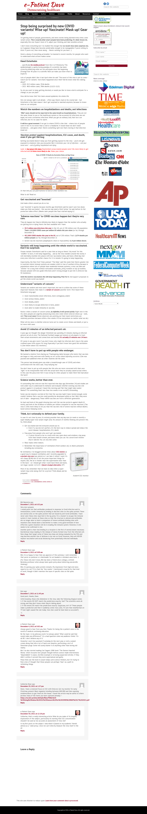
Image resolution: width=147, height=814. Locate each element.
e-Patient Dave (44, 6)
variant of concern (53, 290)
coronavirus (38, 481)
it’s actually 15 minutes (73, 337)
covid (44, 481)
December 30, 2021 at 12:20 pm (32, 714)
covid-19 (49, 481)
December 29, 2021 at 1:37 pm (32, 686)
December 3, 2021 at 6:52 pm (31, 504)
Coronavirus (34, 480)
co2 (32, 481)
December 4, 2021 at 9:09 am (31, 552)
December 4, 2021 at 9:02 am (31, 626)
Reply (22, 541)
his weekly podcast (38, 65)
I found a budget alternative (51, 465)
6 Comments (54, 17)
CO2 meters (60, 452)
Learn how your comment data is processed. (61, 801)
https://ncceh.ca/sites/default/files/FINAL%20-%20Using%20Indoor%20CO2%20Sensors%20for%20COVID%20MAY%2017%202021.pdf (55, 699)
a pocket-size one (27, 456)
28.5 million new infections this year (38, 228)
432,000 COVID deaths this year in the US (39, 235)
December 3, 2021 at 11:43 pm (32, 593)
